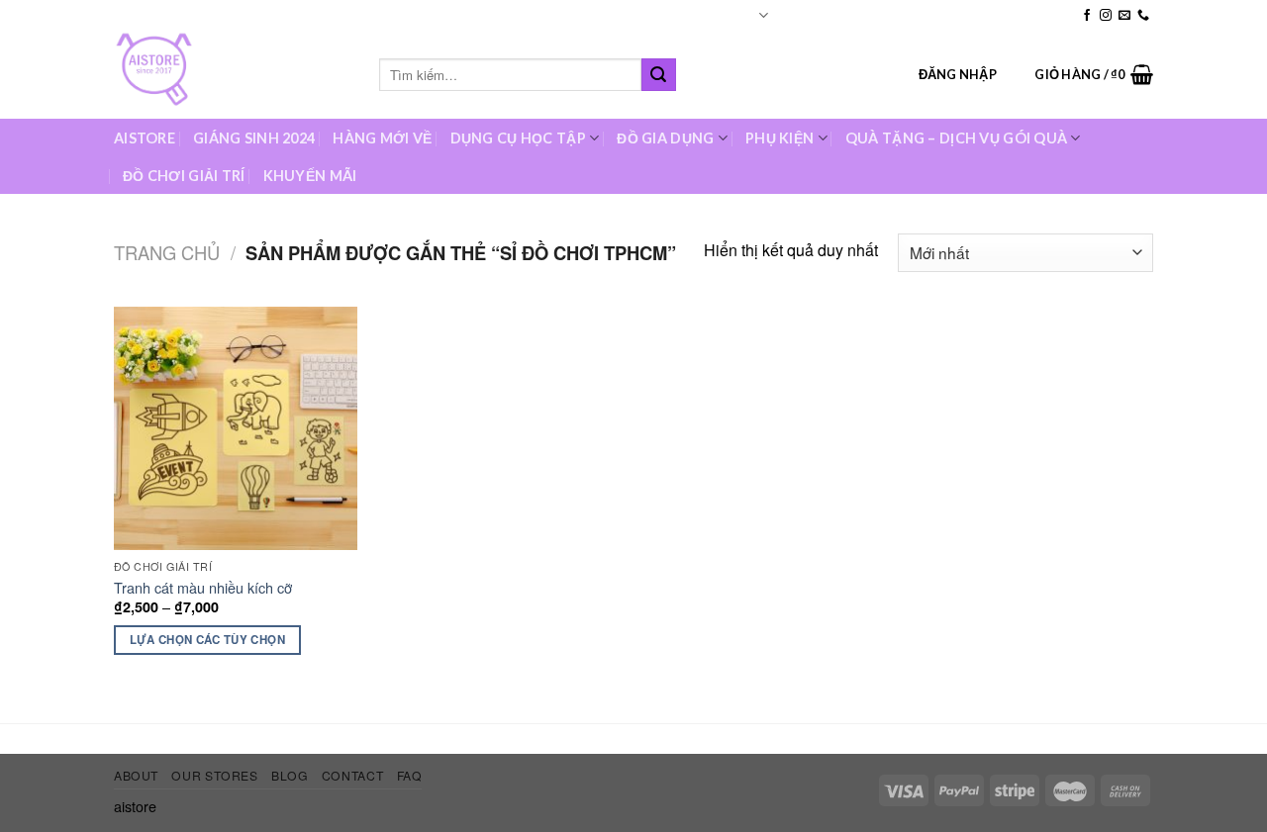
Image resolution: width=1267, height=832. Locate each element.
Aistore (144, 138)
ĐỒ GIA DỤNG (665, 138)
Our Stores (876, 15)
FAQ (1053, 15)
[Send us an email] (1124, 16)
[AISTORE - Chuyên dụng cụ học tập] (231, 74)
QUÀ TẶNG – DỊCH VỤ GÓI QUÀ (956, 138)
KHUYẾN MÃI (310, 175)
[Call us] (1143, 16)
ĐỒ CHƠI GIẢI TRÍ (184, 175)
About (808, 15)
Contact (997, 15)
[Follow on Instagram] (1106, 16)
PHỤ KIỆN (779, 138)
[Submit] (658, 75)
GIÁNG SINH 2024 (254, 138)
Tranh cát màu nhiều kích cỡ (203, 588)
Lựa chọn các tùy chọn (207, 639)
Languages (725, 15)
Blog (939, 15)
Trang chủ (167, 252)
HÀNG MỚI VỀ (382, 138)
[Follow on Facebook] (1087, 16)
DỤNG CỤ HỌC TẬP (518, 138)
